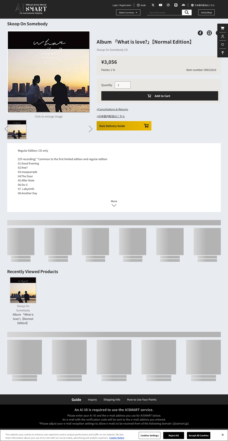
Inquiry (92, 399)
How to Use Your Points (141, 399)
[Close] (222, 435)
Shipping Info (111, 399)
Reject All (174, 435)
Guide (76, 399)
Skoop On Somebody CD (112, 50)
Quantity (106, 85)
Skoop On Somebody (27, 23)
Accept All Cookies (198, 435)
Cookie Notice (116, 437)
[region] (114, 435)
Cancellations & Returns (113, 109)
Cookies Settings (150, 435)
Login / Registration (121, 5)
